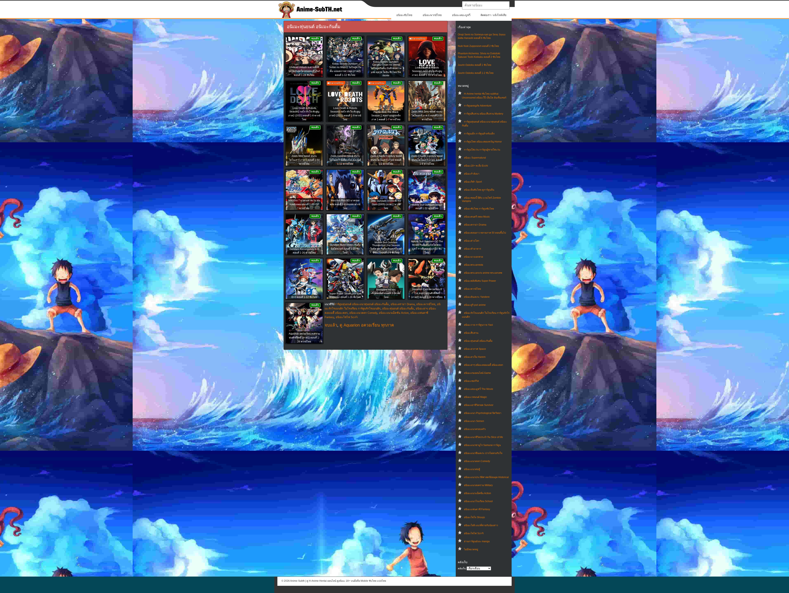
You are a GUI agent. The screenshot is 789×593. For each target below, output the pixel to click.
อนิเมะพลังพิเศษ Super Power (480, 280)
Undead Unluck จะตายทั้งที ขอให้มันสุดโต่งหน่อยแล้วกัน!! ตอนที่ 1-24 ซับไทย (304, 71)
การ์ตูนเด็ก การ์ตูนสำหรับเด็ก (479, 133)
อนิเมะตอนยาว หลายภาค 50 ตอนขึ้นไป (485, 232)
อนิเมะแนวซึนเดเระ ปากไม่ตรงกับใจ (483, 453)
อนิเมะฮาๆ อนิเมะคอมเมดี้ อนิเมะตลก (483, 365)
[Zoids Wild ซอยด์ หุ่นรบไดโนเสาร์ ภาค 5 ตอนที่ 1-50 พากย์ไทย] (304, 145)
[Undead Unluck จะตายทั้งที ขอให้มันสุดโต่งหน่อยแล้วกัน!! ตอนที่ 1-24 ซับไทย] (304, 57)
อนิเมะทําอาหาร (472, 248)
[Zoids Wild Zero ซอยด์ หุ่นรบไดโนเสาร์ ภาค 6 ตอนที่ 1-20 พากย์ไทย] (426, 101)
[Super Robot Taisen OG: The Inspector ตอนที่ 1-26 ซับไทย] (345, 279)
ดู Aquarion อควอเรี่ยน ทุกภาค (367, 325)
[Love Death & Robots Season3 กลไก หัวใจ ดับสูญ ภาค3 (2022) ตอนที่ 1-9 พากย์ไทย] (345, 101)
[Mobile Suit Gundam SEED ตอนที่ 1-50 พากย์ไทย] (426, 190)
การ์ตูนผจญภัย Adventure (477, 105)
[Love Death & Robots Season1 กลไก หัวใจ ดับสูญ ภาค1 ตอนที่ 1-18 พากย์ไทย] (426, 57)
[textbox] (486, 5)
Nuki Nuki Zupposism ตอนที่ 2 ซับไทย (478, 46)
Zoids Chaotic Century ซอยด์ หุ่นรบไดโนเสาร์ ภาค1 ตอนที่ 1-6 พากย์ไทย (427, 160)
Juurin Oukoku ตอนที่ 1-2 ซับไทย (476, 73)
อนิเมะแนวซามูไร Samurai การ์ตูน (482, 445)
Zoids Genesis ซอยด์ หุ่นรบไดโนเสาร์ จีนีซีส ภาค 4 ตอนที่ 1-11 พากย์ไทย (345, 160)
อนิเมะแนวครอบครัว (475, 429)
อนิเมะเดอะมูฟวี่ (461, 15)
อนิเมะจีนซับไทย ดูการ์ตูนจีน (479, 189)
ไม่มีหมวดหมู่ (471, 549)
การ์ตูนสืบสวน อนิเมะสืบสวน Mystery (483, 113)
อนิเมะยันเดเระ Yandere (477, 296)
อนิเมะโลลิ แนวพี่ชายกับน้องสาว (481, 525)
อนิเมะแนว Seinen (474, 421)
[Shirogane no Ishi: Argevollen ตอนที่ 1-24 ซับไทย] (386, 279)
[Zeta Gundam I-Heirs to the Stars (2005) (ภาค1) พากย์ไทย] (386, 190)
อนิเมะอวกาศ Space (475, 348)
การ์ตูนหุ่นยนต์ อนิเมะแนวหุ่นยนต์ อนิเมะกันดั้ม (362, 304)
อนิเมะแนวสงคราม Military (478, 485)
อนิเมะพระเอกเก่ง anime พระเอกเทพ (483, 272)
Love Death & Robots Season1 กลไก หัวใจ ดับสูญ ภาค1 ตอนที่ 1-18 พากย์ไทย (427, 71)
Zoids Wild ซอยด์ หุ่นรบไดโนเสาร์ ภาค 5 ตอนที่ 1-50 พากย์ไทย (304, 160)
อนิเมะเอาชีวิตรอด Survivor (478, 405)
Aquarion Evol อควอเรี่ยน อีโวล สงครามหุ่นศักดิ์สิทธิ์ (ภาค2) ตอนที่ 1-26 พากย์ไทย (427, 293)
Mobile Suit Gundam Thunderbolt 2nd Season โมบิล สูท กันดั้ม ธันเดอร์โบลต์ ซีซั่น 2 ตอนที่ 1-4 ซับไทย (386, 247)
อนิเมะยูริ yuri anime (475, 304)
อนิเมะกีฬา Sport (473, 181)
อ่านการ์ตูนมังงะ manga (477, 541)
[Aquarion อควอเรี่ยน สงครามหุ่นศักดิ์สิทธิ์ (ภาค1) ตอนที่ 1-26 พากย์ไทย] (304, 323)
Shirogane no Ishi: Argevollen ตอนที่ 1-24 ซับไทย (386, 293)
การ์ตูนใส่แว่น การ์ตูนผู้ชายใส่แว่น (482, 149)
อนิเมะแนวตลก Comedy (477, 461)
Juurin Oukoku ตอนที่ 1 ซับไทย (474, 65)
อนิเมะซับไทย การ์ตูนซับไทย (479, 208)
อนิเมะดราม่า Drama (475, 224)
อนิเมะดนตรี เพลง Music (477, 216)
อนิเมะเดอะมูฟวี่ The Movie (478, 389)
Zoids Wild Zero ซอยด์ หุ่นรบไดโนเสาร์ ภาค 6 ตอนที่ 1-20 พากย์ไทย (426, 115)
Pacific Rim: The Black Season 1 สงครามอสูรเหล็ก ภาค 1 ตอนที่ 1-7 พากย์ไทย (386, 116)
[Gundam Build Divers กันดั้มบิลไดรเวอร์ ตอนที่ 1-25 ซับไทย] (345, 234)
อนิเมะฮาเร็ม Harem (475, 357)
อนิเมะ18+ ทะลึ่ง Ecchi (476, 165)
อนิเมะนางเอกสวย (473, 256)
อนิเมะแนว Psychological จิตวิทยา (482, 413)
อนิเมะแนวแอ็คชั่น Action (477, 493)
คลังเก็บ (462, 568)
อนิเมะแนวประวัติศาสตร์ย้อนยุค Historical (486, 477)
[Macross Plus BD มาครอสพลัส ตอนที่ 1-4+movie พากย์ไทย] (345, 190)
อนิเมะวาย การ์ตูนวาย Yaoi (478, 324)
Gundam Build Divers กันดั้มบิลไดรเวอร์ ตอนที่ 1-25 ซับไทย (345, 248)
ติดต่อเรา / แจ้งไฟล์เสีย (493, 15)
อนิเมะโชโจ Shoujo (474, 517)
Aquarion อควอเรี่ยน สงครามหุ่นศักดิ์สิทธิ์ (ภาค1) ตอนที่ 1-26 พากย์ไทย (304, 337)
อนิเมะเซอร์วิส (471, 381)
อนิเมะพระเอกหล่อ (473, 264)
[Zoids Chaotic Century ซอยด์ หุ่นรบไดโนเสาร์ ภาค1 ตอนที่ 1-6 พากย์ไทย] (426, 145)
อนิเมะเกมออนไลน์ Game (477, 373)
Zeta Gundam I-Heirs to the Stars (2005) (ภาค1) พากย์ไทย (386, 204)
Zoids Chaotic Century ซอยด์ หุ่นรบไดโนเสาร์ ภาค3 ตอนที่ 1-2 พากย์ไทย (386, 160)
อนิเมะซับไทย (404, 15)
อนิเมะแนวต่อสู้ (472, 469)
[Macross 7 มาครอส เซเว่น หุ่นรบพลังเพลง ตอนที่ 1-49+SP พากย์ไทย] (304, 190)
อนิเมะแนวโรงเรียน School (478, 501)
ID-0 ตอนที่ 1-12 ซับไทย (304, 297)
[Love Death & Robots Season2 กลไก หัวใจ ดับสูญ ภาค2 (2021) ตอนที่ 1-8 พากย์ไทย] (304, 101)
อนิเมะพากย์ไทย (432, 15)
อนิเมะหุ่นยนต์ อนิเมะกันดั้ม (478, 340)
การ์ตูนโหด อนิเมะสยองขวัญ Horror (483, 141)
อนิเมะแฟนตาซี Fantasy (477, 509)
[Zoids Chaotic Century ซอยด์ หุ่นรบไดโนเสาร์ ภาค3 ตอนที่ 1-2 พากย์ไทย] (386, 145)
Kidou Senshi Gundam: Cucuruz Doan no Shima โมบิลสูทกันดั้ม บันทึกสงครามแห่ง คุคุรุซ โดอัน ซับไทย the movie (385, 68)
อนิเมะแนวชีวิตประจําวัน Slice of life (483, 437)
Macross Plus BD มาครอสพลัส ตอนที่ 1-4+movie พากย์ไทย (345, 204)
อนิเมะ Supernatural (475, 157)
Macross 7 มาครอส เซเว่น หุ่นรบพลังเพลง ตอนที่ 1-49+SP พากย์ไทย (304, 204)
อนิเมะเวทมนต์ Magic (475, 397)
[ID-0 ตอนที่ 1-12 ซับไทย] (304, 279)
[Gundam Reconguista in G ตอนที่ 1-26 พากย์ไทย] (304, 234)
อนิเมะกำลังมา (471, 173)
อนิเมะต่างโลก (471, 240)
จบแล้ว (331, 325)
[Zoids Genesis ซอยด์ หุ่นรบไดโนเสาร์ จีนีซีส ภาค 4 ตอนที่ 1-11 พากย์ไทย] (345, 145)
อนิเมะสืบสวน (471, 332)
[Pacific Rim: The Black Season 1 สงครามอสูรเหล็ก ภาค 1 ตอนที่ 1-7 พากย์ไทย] (386, 101)
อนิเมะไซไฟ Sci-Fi (474, 533)
